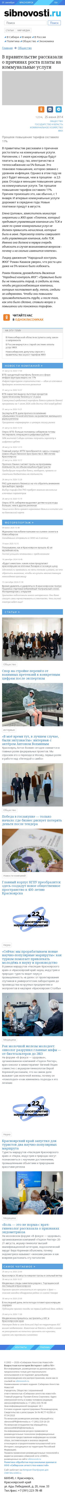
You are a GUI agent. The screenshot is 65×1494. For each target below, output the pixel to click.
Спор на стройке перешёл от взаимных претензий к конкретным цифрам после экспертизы (31, 674)
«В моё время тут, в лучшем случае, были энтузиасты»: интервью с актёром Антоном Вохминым (30, 740)
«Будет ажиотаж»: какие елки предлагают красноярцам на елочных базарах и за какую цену (30, 565)
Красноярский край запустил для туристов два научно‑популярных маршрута (29, 1144)
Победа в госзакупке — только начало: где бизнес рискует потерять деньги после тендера (32, 820)
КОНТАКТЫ (21, 1347)
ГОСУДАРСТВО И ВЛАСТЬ (49, 124)
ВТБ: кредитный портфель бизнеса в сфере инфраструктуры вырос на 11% (26, 376)
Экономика (46, 41)
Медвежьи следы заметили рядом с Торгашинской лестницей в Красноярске (30, 1284)
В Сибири (13, 37)
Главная (7, 48)
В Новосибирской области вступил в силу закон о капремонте (32, 339)
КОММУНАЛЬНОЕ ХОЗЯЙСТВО (46, 127)
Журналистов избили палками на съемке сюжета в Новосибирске (30, 533)
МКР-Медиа (24, 30)
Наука (6, 945)
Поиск (54, 23)
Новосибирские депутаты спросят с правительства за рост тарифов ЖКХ (26, 353)
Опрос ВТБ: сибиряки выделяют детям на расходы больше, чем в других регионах (30, 504)
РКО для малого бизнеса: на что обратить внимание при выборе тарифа (31, 485)
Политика (13, 41)
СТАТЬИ (12, 612)
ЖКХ (60, 130)
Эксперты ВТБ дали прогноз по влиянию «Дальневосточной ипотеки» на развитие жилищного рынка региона (32, 416)
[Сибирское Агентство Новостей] (32, 13)
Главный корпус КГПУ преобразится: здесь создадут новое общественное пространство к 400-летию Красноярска (31, 453)
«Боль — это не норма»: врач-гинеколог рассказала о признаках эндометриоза (30, 1228)
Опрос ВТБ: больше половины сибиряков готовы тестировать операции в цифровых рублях (28, 433)
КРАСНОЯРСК (26, 2)
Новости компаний (14, 875)
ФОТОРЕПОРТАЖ (19, 522)
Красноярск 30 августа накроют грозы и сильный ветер (32, 1275)
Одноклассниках (29, 319)
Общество (29, 41)
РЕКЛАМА (45, 1347)
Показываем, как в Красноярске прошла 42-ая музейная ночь (27, 549)
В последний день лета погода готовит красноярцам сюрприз (31, 1304)
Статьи (10, 30)
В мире (26, 37)
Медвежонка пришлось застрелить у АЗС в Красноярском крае (25, 1319)
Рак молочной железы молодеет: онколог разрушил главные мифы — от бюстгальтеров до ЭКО (31, 1050)
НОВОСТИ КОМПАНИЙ (24, 365)
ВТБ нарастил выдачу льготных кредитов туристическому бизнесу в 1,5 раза (24, 395)
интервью (9, 729)
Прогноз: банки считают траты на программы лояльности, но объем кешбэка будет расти (26, 465)
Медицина (9, 1039)
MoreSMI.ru (15, 1472)
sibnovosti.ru (22, 1381)
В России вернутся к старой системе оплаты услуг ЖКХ (30, 346)
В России (40, 37)
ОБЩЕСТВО (56, 121)
